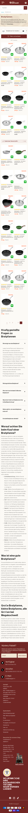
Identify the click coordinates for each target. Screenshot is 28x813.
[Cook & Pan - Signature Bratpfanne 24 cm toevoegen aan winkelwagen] (12, 182)
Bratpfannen (8, 12)
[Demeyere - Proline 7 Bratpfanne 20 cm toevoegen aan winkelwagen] (25, 282)
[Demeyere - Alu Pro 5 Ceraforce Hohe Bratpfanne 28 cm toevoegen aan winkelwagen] (25, 102)
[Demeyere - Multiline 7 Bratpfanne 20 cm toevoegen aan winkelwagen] (12, 282)
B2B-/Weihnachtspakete (9, 715)
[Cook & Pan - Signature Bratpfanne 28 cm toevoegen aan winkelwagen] (12, 78)
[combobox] (14, 8)
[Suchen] (25, 8)
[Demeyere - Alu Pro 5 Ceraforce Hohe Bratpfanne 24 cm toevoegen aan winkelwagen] (25, 257)
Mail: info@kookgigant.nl (9, 690)
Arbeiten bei (6, 725)
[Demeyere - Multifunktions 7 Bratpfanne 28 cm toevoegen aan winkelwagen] (25, 182)
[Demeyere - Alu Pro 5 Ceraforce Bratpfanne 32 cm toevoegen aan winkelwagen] (12, 257)
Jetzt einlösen (22, 655)
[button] (26, 3)
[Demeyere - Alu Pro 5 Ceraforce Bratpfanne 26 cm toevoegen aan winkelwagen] (12, 305)
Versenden (5, 732)
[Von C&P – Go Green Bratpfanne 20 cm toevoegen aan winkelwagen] (25, 232)
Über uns (5, 727)
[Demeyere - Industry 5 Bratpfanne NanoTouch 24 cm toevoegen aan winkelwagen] (12, 157)
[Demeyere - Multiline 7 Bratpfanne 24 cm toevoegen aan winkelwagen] (25, 207)
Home (2, 12)
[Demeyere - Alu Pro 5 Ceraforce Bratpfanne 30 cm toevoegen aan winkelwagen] (12, 102)
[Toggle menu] (3, 2)
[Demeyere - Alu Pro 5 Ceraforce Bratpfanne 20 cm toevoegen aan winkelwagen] (12, 232)
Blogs (4, 718)
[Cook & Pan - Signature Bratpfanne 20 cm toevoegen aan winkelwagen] (25, 127)
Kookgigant (16, 803)
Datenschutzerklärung (8, 729)
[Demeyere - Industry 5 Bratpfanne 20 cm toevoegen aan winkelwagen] (12, 127)
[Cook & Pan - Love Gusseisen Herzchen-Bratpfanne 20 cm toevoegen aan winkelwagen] (12, 207)
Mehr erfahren (19, 764)
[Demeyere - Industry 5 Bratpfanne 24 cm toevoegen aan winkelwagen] (12, 54)
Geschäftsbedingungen (9, 713)
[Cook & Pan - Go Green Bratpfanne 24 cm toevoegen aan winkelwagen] (25, 157)
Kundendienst (6, 720)
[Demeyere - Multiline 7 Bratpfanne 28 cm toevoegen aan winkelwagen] (25, 54)
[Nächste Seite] (21, 323)
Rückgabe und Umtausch (9, 722)
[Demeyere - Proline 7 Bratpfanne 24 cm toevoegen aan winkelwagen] (25, 78)
